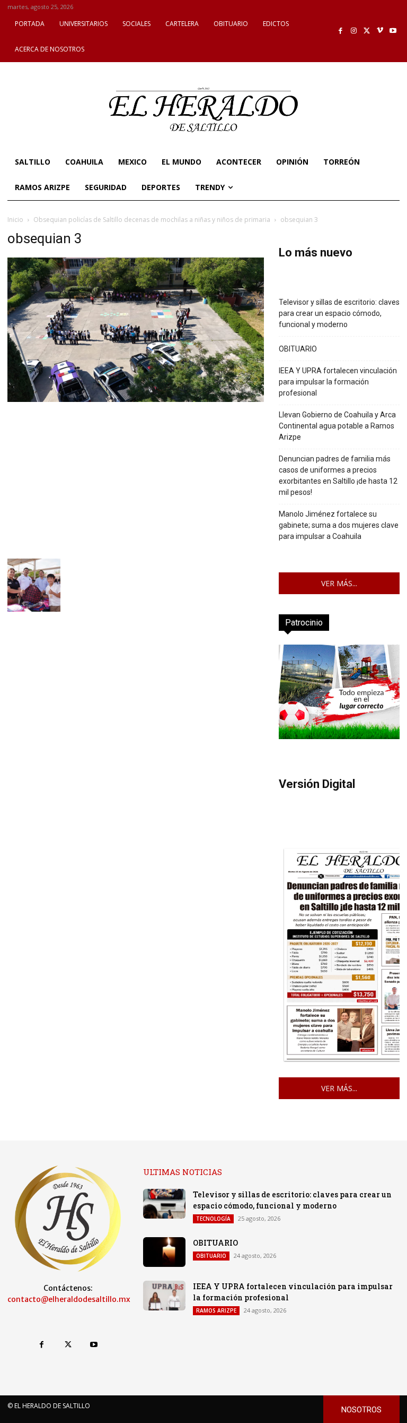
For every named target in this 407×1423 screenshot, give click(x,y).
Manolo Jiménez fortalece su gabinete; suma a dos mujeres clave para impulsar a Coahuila (339, 525)
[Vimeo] (380, 31)
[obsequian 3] (135, 399)
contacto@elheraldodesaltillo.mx (68, 1299)
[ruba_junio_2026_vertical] (339, 736)
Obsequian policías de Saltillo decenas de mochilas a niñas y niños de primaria (151, 219)
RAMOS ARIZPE (216, 1310)
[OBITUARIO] (164, 1252)
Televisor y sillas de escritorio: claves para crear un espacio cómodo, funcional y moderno (339, 313)
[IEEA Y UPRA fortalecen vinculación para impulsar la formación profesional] (164, 1295)
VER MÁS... (339, 583)
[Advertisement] (135, 479)
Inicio (15, 219)
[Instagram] (353, 31)
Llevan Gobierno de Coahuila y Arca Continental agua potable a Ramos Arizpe (337, 425)
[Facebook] (341, 31)
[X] (367, 31)
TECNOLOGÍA (213, 1218)
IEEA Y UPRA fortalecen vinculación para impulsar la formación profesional (338, 381)
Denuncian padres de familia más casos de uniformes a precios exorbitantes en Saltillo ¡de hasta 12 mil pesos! (338, 475)
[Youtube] (393, 31)
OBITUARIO (298, 349)
